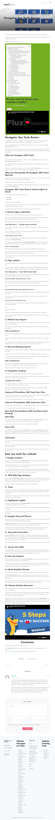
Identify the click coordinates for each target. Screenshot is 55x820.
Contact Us (31, 768)
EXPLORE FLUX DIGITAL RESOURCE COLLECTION (33, 753)
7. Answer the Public (13, 90)
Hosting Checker (21, 769)
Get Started (44, 2)
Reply (48, 675)
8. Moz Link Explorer (13, 91)
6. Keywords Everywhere (14, 88)
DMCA (40, 817)
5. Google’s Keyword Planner (15, 87)
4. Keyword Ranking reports (14, 67)
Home (30, 743)
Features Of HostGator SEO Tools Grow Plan (18, 74)
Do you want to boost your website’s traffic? (16, 47)
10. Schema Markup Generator (15, 94)
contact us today (10, 651)
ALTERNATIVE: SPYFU (15, 71)
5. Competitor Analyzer (14, 70)
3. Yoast (11, 84)
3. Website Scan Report (14, 65)
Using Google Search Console (17, 56)
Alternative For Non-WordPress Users (18, 63)
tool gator (13, 676)
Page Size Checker (22, 795)
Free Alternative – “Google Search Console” (18, 55)
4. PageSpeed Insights (14, 86)
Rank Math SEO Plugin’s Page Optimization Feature (21, 62)
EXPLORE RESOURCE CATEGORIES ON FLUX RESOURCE (33, 747)
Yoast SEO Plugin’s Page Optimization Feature (20, 61)
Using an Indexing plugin (16, 57)
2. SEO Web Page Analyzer (15, 83)
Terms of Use (36, 817)
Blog (30, 766)
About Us (31, 764)
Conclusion (12, 79)
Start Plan (11, 76)
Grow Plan (12, 78)
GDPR (43, 817)
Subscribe (7, 754)
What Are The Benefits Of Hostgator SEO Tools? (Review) (20, 51)
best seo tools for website (12, 80)
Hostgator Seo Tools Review (13, 48)
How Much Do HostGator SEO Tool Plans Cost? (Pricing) (20, 75)
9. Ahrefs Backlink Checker (14, 92)
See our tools (9, 109)
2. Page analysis (12, 59)
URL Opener (20, 797)
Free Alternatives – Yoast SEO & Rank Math (18, 60)
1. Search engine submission (15, 54)
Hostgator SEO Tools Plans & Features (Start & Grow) (19, 52)
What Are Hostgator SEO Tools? (15, 50)
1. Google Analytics (12, 82)
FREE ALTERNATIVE (14, 66)
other (10, 648)
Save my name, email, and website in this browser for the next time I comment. (24, 724)
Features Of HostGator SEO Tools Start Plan (17, 72)
